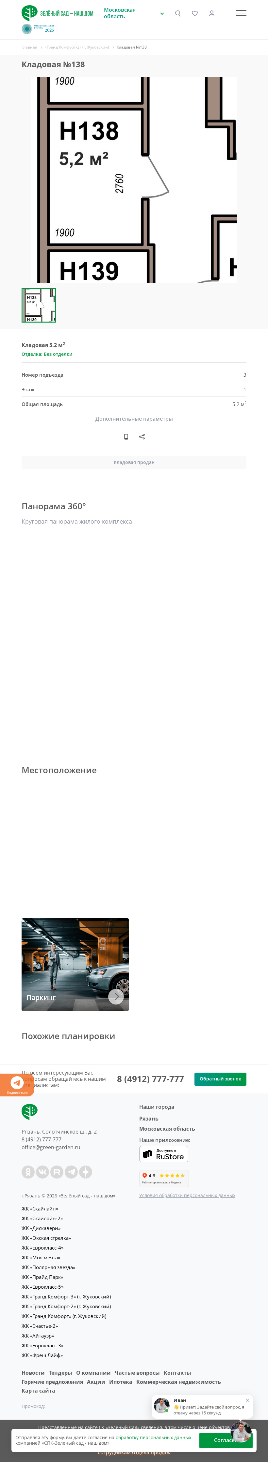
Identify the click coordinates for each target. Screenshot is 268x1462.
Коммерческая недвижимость (178, 1381)
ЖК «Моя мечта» (41, 1257)
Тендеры (60, 1372)
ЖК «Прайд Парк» (42, 1277)
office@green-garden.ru (51, 1147)
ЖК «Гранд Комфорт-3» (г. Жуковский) (66, 1296)
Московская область (167, 1128)
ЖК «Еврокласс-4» (42, 1247)
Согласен (226, 1440)
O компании (93, 1372)
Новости (33, 1372)
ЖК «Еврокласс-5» (42, 1286)
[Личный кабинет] (212, 13)
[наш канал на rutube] (56, 1172)
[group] (134, 180)
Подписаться (17, 1092)
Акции (96, 1381)
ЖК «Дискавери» (41, 1228)
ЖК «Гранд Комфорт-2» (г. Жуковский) (66, 1306)
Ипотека (120, 1381)
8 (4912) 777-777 (150, 1079)
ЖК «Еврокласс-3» (42, 1345)
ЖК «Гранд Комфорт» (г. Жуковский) (64, 1316)
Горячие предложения (52, 1381)
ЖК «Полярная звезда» (48, 1267)
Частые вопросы (137, 1372)
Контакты (177, 1372)
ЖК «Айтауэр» (38, 1335)
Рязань (149, 1118)
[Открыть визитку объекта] (126, 436)
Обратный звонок (220, 1079)
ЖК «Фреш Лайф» (42, 1355)
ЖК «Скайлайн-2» (42, 1218)
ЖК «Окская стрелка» (46, 1238)
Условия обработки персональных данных (187, 1195)
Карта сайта (38, 1390)
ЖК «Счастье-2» (40, 1326)
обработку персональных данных (153, 1437)
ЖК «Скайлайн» (40, 1208)
